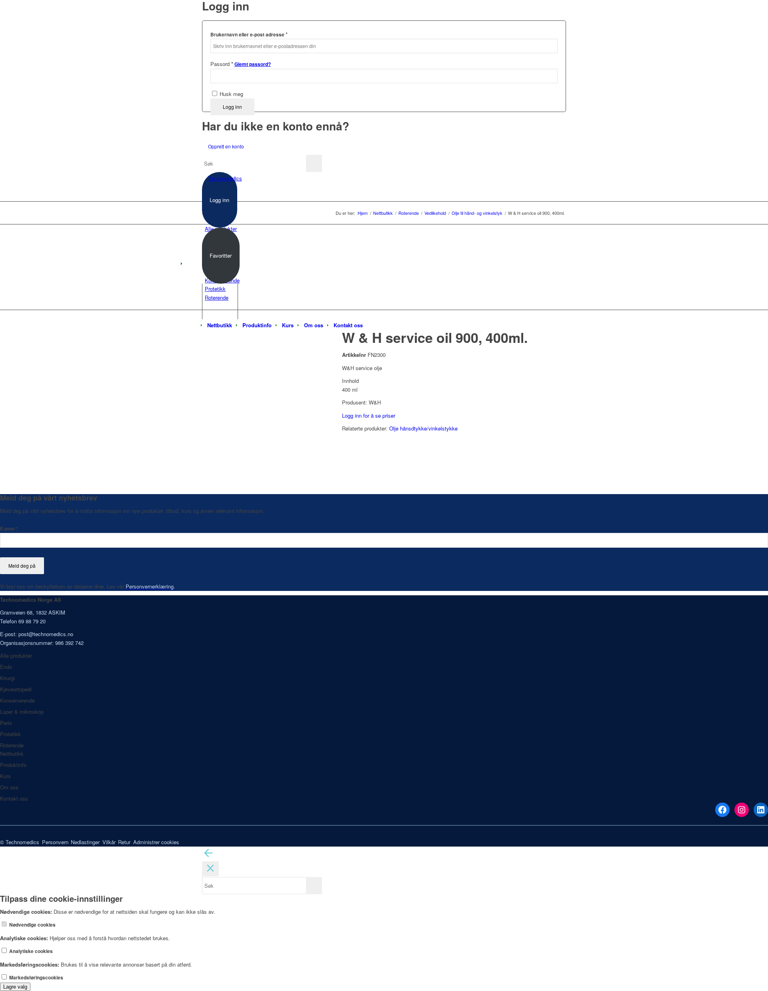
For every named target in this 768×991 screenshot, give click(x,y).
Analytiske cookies (30, 951)
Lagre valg (15, 987)
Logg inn (232, 106)
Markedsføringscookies (35, 977)
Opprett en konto (226, 146)
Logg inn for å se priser (368, 415)
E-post (9, 528)
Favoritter (221, 255)
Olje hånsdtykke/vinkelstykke (423, 428)
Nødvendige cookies (32, 924)
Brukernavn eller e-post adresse (249, 34)
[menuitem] (219, 325)
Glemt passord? (252, 64)
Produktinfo (13, 765)
